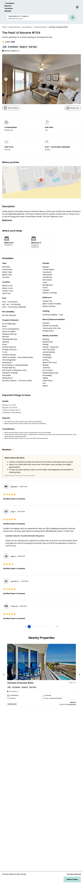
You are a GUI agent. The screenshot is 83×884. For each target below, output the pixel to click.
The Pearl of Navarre (40, 27)
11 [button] (53, 626)
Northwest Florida (14, 27)
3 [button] (37, 626)
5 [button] (46, 626)
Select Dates (72, 879)
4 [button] (42, 626)
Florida (4, 27)
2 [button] (33, 626)
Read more (7, 220)
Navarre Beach (27, 27)
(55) (13, 42)
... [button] (50, 626)
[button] (37, 17)
